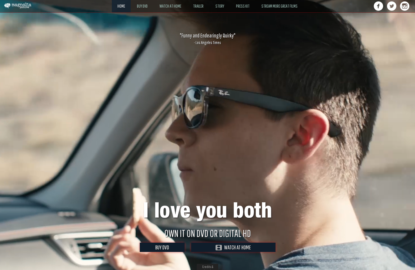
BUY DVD (162, 247)
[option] (207, 38)
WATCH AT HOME (236, 247)
